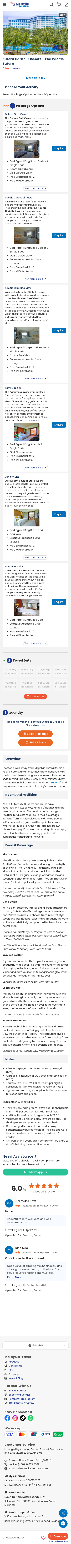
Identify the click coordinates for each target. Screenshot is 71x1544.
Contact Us (15, 1366)
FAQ (11, 1370)
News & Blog (16, 1378)
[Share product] (63, 1513)
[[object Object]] (4, 4)
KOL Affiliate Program (21, 1403)
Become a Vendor (19, 1394)
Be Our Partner (17, 1390)
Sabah (54, 782)
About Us (14, 1361)
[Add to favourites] (43, 1537)
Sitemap (14, 1374)
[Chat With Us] (63, 1523)
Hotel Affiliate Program (22, 1399)
